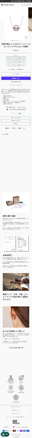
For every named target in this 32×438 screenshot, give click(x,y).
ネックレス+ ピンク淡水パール (16, 65)
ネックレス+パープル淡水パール (16, 58)
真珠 (11, 89)
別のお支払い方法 (16, 81)
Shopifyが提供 (16, 436)
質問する (16, 123)
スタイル (16, 55)
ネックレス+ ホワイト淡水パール (16, 61)
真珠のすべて (15, 410)
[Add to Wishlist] (14, 138)
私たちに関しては (15, 406)
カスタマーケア (16, 413)
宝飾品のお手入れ (16, 120)
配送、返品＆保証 (16, 117)
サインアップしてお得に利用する (15, 417)
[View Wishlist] (27, 5)
